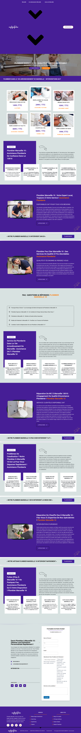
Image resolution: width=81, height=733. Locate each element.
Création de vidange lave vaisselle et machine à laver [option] (61, 675)
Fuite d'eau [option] (59, 665)
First (44, 642)
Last (44, 647)
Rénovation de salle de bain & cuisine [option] (62, 682)
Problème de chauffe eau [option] (61, 667)
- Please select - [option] (60, 659)
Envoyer (47, 697)
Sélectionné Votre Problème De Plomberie (54, 657)
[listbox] (56, 671)
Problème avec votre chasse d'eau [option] (61, 671)
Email (45, 650)
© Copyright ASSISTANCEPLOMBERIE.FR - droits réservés (64, 730)
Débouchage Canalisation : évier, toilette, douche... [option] (61, 662)
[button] (41, 2)
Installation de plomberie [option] (60, 678)
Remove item (46, 664)
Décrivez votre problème (50, 685)
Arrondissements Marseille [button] (35, 2)
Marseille (24, 2)
